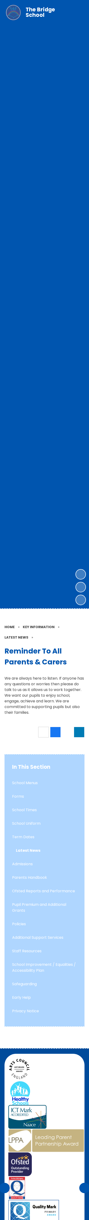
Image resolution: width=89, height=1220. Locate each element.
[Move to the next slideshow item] (80, 574)
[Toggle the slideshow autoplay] (80, 600)
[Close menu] (77, 13)
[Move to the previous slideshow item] (80, 587)
